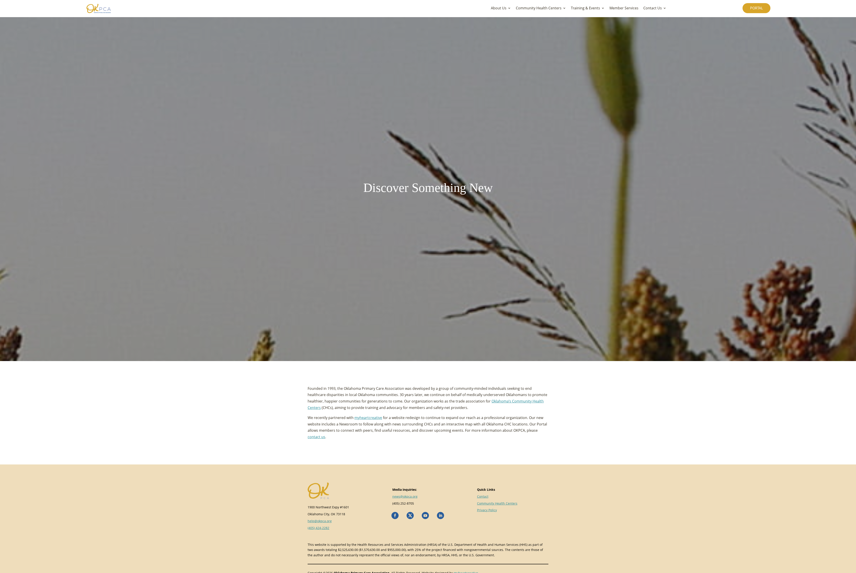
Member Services (623, 8)
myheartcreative (368, 417)
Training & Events (585, 8)
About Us (498, 8)
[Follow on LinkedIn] (440, 515)
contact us (316, 436)
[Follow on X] (410, 515)
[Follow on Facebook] (395, 515)
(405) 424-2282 (318, 528)
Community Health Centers (539, 8)
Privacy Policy (487, 510)
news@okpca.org (405, 496)
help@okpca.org (320, 521)
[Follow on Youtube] (425, 515)
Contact (482, 496)
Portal (756, 8)
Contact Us (652, 8)
